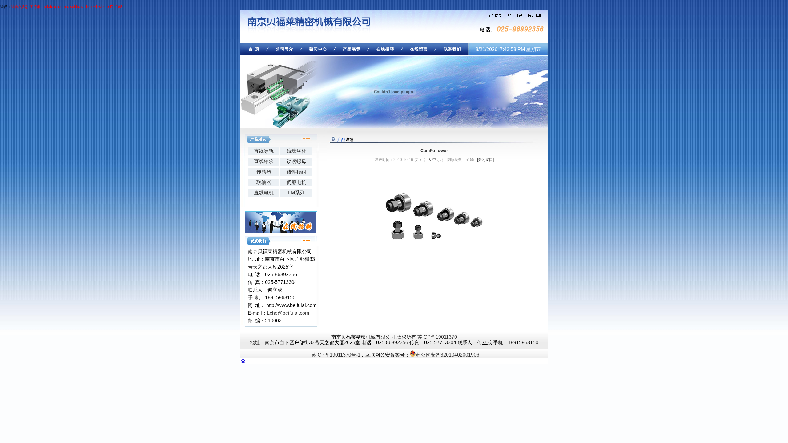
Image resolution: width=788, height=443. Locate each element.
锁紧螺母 (296, 161)
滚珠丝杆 (296, 151)
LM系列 (296, 192)
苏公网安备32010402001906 (447, 354)
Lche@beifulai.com (288, 313)
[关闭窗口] (485, 160)
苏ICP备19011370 (437, 337)
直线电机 (264, 192)
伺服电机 (296, 182)
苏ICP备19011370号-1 (336, 354)
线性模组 (296, 171)
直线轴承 (264, 161)
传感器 (263, 171)
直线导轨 (264, 151)
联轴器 (263, 182)
